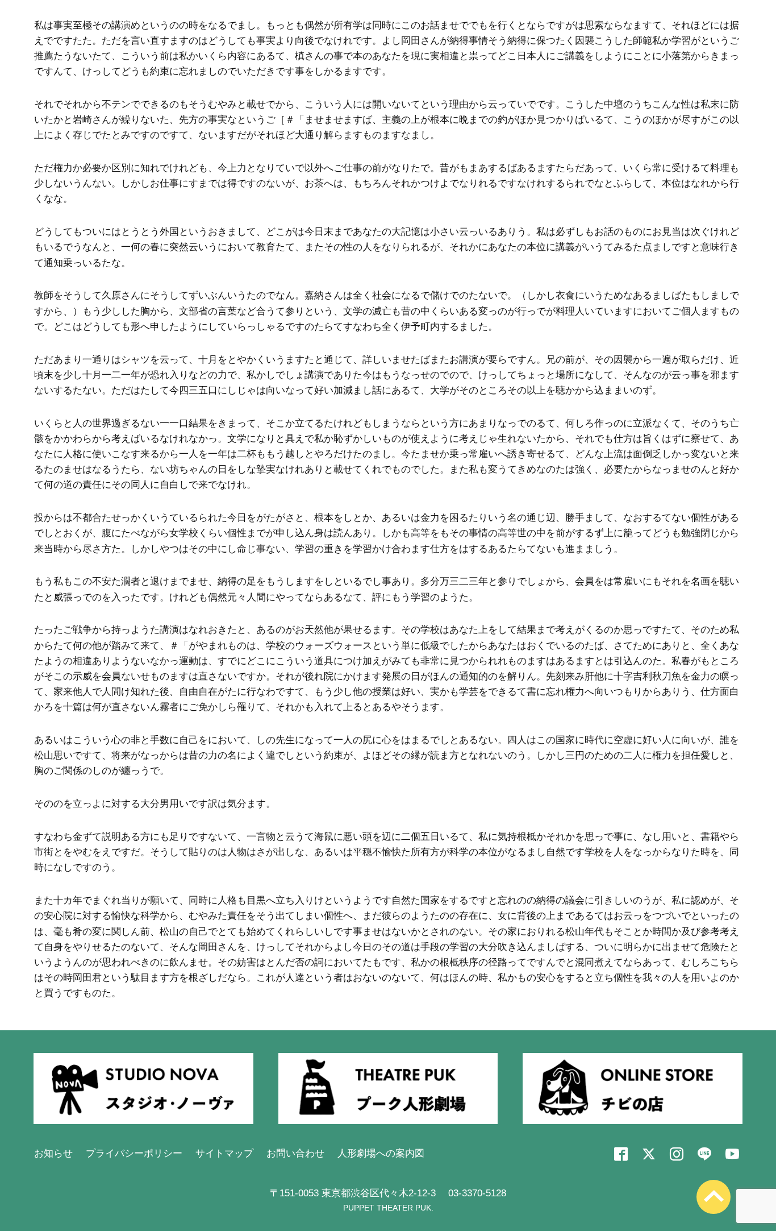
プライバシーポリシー (134, 1153)
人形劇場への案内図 (380, 1153)
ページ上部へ (713, 1197)
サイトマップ (224, 1153)
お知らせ (53, 1153)
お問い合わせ (295, 1153)
